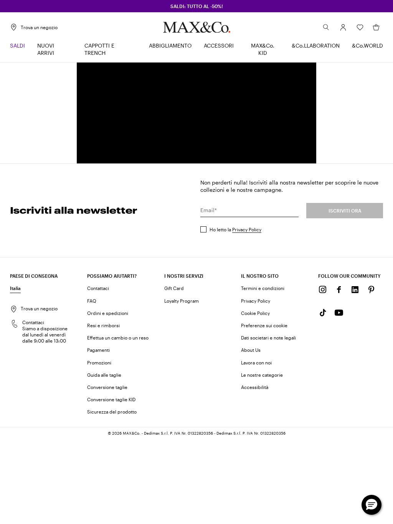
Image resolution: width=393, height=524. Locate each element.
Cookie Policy (255, 313)
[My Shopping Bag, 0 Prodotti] (376, 27)
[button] (343, 27)
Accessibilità (254, 387)
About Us (251, 350)
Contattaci (98, 288)
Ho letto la (235, 229)
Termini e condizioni (262, 288)
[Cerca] (326, 27)
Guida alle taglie (104, 374)
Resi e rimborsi (103, 325)
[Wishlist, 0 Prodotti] (360, 27)
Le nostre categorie (262, 374)
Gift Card (174, 288)
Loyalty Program (181, 300)
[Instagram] (322, 289)
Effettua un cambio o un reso (118, 337)
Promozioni (99, 362)
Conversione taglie (107, 387)
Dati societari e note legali (268, 337)
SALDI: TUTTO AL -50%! (196, 6)
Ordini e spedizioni (107, 313)
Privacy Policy (246, 229)
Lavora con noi (256, 362)
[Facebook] (338, 289)
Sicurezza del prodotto (112, 411)
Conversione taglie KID (111, 399)
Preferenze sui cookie (264, 325)
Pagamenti (98, 350)
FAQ (91, 300)
